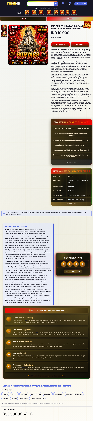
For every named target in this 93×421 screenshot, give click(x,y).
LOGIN (23, 19)
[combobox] (40, 4)
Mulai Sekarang (73, 271)
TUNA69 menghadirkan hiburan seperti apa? (71, 128)
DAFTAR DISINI (60, 44)
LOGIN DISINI (80, 44)
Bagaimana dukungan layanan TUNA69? (71, 145)
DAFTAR (70, 19)
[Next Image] (46, 45)
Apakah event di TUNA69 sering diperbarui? (71, 150)
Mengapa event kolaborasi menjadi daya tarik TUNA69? (71, 156)
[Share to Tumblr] (30, 414)
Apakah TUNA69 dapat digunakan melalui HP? (71, 140)
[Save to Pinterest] (20, 414)
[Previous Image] (9, 45)
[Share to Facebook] (10, 414)
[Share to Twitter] (5, 414)
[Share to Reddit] (25, 414)
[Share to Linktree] (15, 414)
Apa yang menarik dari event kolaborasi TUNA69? (71, 134)
